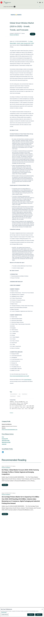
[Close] (42, 609)
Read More (5, 484)
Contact (11, 412)
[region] (22, 612)
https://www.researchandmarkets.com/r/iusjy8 (19, 376)
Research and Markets (14, 34)
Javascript (4, 444)
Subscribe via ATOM (6, 442)
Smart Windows (12, 396)
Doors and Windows (13, 394)
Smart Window (24, 394)
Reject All (39, 614)
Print (3, 437)
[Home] (5, 2)
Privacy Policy (3, 612)
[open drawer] (42, 2)
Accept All (31, 614)
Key (19, 394)
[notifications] (40, 2)
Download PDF (5, 438)
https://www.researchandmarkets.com (9, 429)
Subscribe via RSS (5, 440)
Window (18, 396)
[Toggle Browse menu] (39, 6)
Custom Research (27, 379)
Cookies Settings (5, 614)
